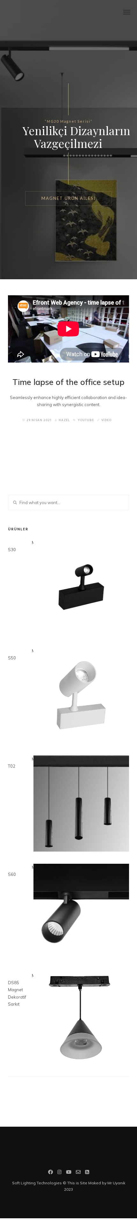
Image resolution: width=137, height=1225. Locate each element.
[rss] (87, 1173)
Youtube (86, 420)
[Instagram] (59, 1173)
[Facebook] (50, 1173)
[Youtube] (69, 1173)
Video (106, 420)
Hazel (64, 420)
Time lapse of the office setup (68, 382)
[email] (78, 1173)
